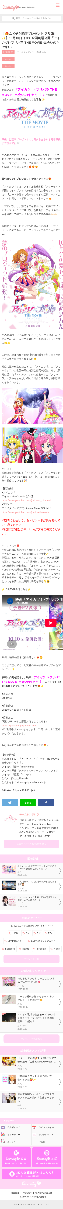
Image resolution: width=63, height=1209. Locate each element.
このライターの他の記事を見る (31, 844)
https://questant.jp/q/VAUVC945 (19, 725)
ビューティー (13, 1134)
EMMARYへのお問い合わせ (33, 1197)
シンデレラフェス (47, 1134)
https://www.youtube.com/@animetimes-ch (25, 512)
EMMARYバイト (15, 941)
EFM (50, 933)
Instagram (41, 949)
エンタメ (8, 66)
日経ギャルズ (13, 1127)
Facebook (10, 949)
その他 (42, 1142)
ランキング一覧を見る (31, 1038)
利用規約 (27, 1192)
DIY (38, 933)
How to (25, 949)
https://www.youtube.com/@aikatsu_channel (26, 500)
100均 (15, 933)
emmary (8, 59)
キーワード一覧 (31, 959)
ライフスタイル (8, 52)
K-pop (57, 949)
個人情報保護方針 (43, 1192)
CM (27, 933)
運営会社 (15, 1192)
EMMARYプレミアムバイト (44, 941)
